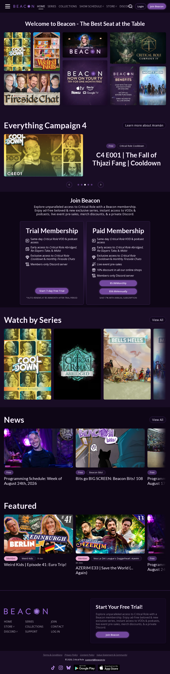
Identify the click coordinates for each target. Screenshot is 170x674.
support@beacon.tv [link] (95, 659)
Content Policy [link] (87, 655)
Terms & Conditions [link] (52, 655)
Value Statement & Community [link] (111, 655)
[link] (23, 6)
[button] (7, 6)
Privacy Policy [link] (71, 655)
